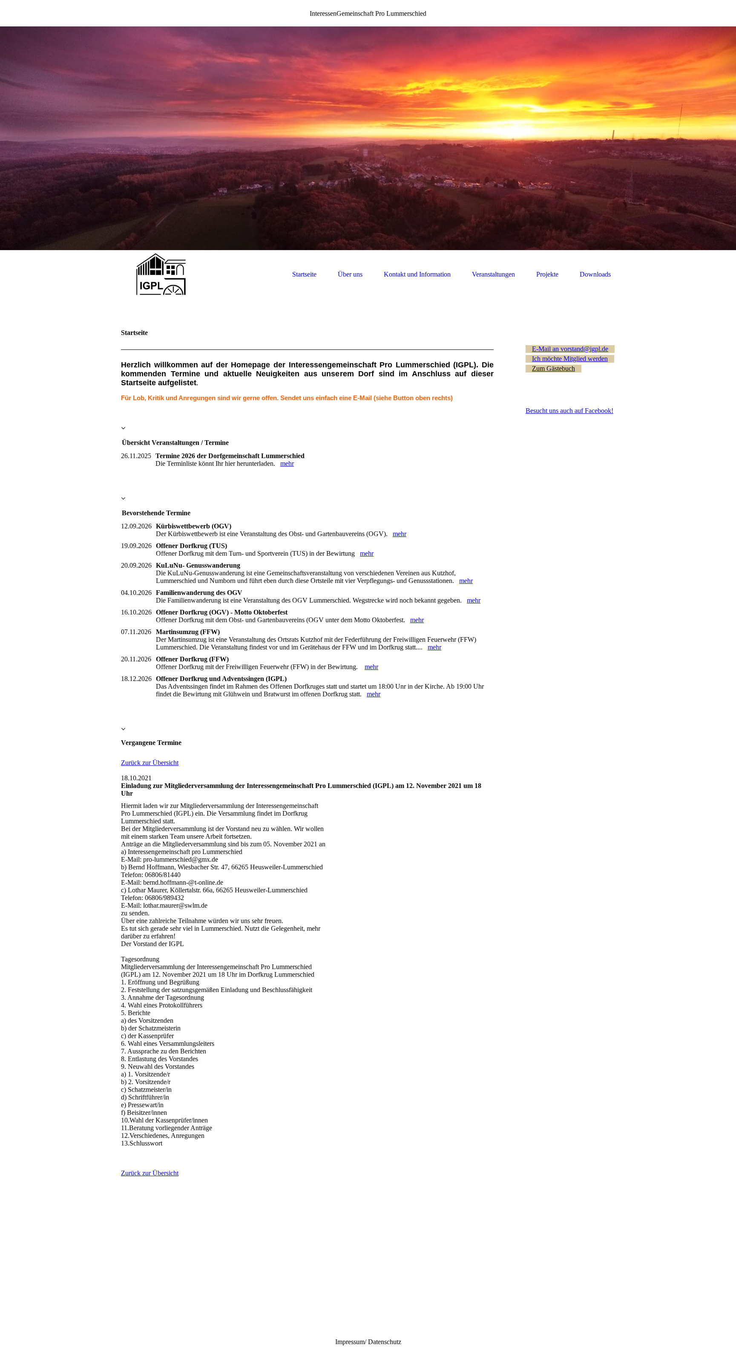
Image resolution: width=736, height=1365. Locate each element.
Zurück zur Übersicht (149, 762)
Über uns (350, 274)
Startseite (304, 274)
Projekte (547, 274)
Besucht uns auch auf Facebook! (569, 410)
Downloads (595, 274)
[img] (368, 138)
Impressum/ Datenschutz (368, 1341)
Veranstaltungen (493, 274)
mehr (287, 463)
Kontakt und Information (417, 274)
